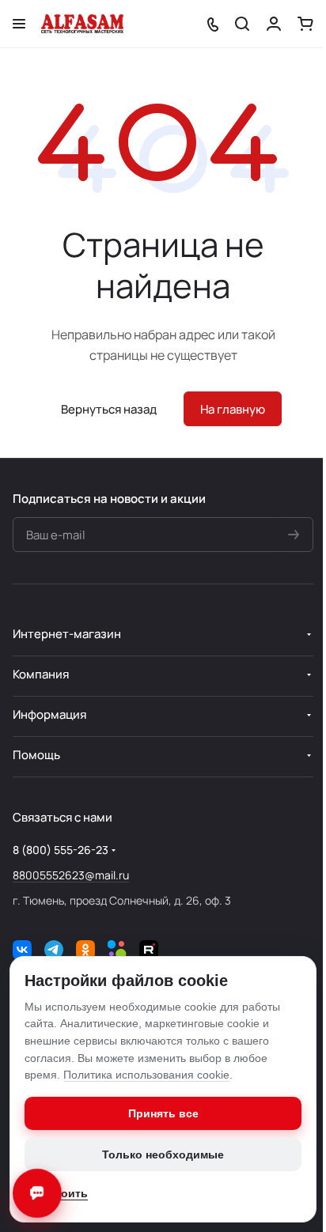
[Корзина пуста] (305, 24)
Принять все (163, 1113)
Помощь (36, 754)
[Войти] (274, 24)
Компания (41, 674)
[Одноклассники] (85, 949)
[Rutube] (148, 949)
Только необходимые (163, 1154)
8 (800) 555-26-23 (60, 849)
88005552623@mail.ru (71, 874)
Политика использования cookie (146, 1074)
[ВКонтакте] (22, 949)
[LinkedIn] (117, 949)
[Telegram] (53, 949)
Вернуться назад (109, 409)
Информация (49, 714)
